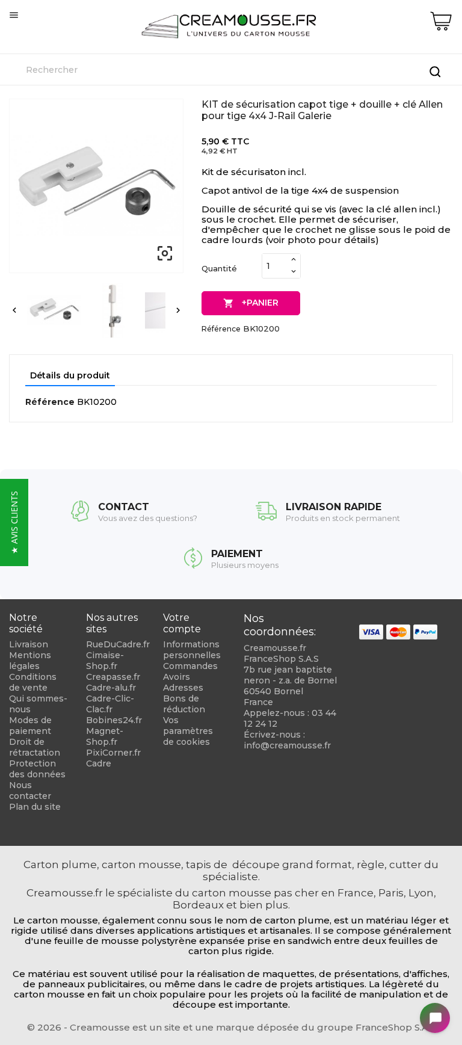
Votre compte (182, 623)
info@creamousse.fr (287, 745)
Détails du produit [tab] (70, 375)
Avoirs (176, 676)
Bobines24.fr (114, 720)
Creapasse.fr (113, 676)
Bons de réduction (184, 704)
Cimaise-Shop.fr (105, 660)
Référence (221, 328)
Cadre (98, 763)
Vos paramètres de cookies (188, 731)
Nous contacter (30, 790)
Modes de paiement (30, 725)
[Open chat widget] (435, 1018)
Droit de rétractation (34, 747)
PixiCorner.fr (113, 752)
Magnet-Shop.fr (104, 736)
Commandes (190, 666)
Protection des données (37, 769)
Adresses (183, 687)
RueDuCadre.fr (118, 644)
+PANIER (251, 303)
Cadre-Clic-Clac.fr (110, 704)
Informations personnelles (192, 650)
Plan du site (35, 806)
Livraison (28, 644)
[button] (14, 522)
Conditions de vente (33, 682)
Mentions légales (30, 660)
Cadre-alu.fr (111, 687)
